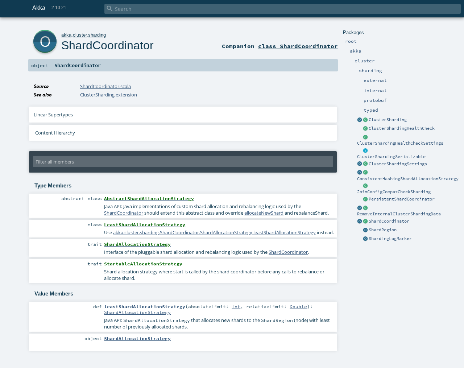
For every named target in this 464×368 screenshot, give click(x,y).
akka (66, 35)
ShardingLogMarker (390, 238)
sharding (97, 35)
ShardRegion (383, 229)
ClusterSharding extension (108, 94)
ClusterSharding (388, 119)
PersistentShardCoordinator (402, 199)
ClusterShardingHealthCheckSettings (400, 143)
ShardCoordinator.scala (105, 86)
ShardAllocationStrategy (137, 312)
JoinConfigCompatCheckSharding (394, 191)
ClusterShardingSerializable (391, 156)
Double (298, 306)
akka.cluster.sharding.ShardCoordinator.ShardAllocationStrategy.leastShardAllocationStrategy (214, 232)
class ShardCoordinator (298, 46)
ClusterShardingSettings (398, 163)
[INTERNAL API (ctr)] (365, 129)
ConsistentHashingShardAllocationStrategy (408, 178)
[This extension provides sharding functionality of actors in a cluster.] (359, 120)
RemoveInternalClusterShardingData (399, 213)
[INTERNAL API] (365, 186)
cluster (80, 35)
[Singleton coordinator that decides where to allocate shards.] (365, 199)
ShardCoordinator (389, 221)
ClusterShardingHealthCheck (402, 128)
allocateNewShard (263, 213)
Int (236, 306)
